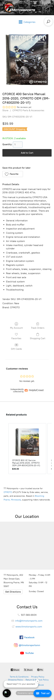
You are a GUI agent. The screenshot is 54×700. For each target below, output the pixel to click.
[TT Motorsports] (19, 8)
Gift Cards (16, 348)
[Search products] (48, 21)
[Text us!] (42, 694)
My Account (16, 327)
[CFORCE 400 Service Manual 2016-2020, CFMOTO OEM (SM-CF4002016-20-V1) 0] (27, 59)
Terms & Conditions (19, 677)
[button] (12, 174)
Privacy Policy (37, 677)
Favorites (16, 338)
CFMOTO (8, 492)
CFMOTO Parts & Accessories (28, 110)
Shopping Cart (37, 338)
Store (5, 110)
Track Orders (37, 327)
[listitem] (27, 448)
